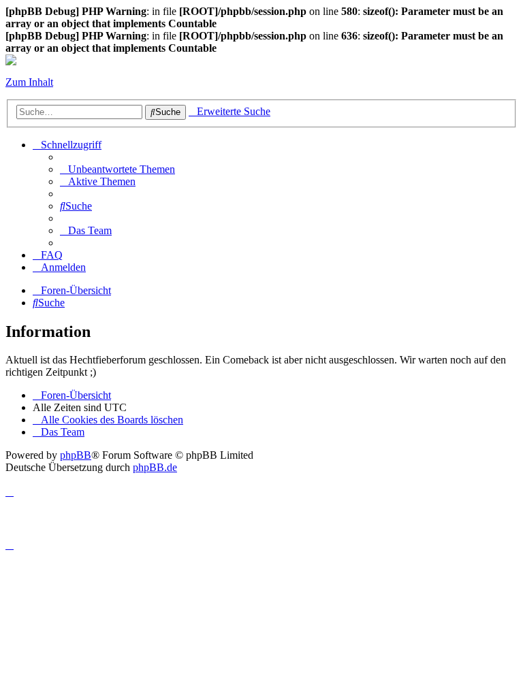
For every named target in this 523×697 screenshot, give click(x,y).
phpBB (75, 455)
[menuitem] (117, 169)
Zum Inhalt (29, 82)
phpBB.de (155, 467)
